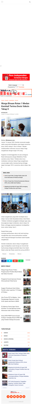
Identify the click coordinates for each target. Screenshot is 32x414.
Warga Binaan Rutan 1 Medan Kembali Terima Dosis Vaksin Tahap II (15, 106)
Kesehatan (11, 100)
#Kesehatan (12, 254)
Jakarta (6, 342)
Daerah (6, 100)
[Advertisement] (16, 16)
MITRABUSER (20, 401)
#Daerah (4, 254)
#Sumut (19, 254)
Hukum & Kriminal (9, 339)
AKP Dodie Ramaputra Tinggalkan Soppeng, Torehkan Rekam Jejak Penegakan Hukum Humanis (17, 383)
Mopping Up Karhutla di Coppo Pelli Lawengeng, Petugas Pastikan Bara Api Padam (18, 369)
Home (2, 100)
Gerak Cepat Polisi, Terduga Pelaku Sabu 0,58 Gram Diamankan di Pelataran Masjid (19, 355)
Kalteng (6, 345)
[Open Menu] (2, 2)
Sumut (16, 100)
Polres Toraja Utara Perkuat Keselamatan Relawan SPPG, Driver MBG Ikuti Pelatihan (17, 362)
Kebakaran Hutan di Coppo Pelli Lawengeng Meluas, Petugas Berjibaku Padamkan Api (18, 376)
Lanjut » (28, 387)
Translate (21, 87)
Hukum (6, 336)
